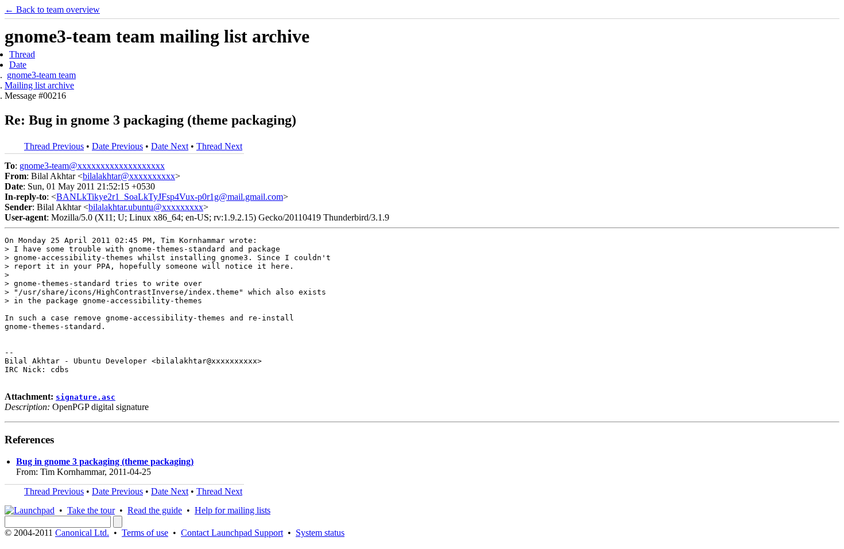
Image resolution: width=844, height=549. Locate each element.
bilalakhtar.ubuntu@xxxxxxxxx (145, 207)
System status (320, 533)
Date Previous (117, 146)
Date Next (169, 146)
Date (17, 64)
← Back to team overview (52, 9)
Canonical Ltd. (82, 533)
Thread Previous (54, 146)
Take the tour (91, 510)
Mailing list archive (39, 85)
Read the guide (154, 510)
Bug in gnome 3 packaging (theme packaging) (104, 461)
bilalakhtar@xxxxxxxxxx (129, 176)
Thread (22, 54)
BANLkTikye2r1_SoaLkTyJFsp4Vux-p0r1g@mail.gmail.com (169, 197)
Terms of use (145, 533)
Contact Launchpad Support (232, 533)
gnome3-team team (41, 75)
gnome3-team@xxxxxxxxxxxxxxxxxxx (92, 166)
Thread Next (219, 146)
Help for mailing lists (232, 510)
